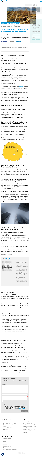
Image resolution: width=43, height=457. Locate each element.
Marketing (21, 86)
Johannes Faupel (8, 258)
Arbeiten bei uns (6, 443)
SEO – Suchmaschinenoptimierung (9, 423)
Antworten (3, 309)
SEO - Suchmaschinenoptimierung (12, 25)
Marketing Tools (6, 429)
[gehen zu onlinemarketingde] (34, 5)
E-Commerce (5, 426)
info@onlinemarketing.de (21, 404)
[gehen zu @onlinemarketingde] (36, 5)
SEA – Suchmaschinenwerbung (8, 424)
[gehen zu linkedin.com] (38, 5)
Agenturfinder (26, 421)
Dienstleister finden (27, 427)
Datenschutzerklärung (22, 408)
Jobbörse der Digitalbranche (29, 429)
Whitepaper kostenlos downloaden (30, 424)
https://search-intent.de (7, 259)
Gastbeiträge (5, 440)
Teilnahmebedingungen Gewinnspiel (10, 449)
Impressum (5, 444)
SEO (11, 185)
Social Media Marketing (7, 421)
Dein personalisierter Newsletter (30, 423)
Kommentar (4, 384)
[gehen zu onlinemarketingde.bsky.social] (40, 5)
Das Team (4, 441)
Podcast (25, 432)
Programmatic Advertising (8, 427)
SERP (24, 132)
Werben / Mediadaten (7, 438)
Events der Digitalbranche (29, 430)
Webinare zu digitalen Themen (30, 426)
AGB (3, 447)
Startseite (3, 25)
